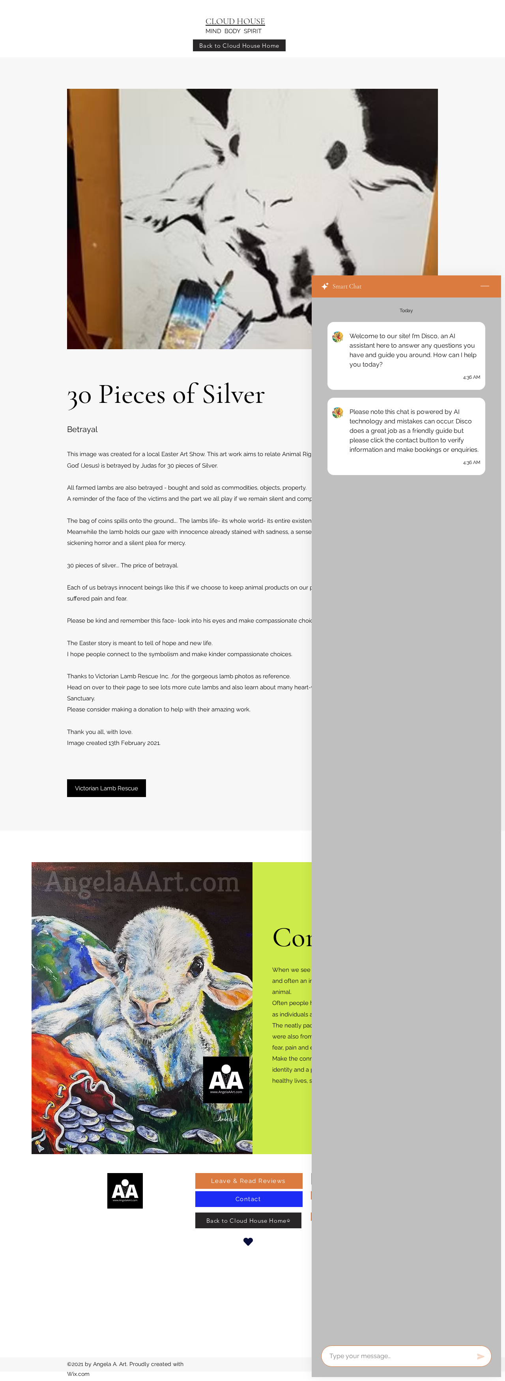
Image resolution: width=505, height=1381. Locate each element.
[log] (406, 819)
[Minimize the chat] (485, 286)
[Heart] (248, 1241)
